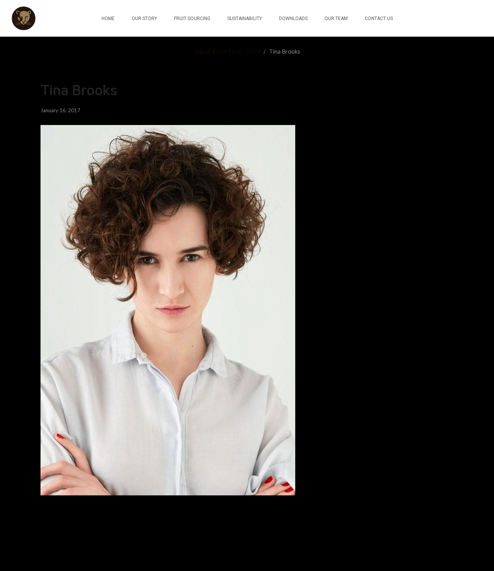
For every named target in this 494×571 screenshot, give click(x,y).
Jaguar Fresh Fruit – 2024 (227, 51)
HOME (108, 18)
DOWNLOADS (293, 18)
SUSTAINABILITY (244, 18)
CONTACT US (379, 18)
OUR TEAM (336, 18)
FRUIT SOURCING (192, 18)
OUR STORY (144, 18)
